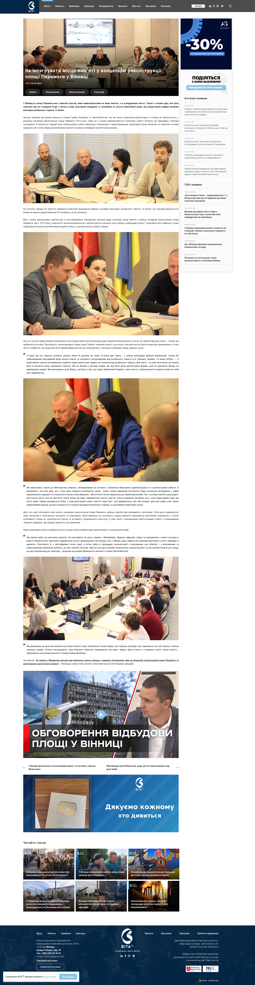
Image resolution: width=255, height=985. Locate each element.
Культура (89, 6)
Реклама (166, 6)
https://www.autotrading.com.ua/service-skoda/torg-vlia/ (206, 44)
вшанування (53, 92)
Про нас (136, 6)
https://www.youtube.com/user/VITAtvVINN (101, 803)
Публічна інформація (207, 933)
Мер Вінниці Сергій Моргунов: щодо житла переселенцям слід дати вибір (138, 767)
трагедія (99, 92)
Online (198, 6)
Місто (47, 6)
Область (59, 6)
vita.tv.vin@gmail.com (53, 956)
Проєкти (122, 6)
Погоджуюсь (68, 976)
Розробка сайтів (213, 980)
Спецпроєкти (106, 6)
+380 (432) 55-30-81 (51, 953)
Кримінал (74, 6)
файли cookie (49, 976)
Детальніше (206, 110)
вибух (33, 92)
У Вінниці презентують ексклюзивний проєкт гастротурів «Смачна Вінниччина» (62, 767)
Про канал (166, 933)
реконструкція (77, 92)
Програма (150, 6)
